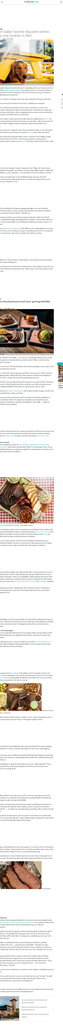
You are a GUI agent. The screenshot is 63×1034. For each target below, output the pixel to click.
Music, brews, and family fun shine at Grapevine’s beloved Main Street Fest (34, 1008)
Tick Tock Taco (42, 436)
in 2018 (30, 132)
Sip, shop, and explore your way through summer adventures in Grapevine (34, 1001)
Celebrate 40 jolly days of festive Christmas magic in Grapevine (35, 1016)
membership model (14, 228)
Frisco (45, 534)
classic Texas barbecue (16, 391)
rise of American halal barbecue (25, 581)
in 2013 (46, 119)
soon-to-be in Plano (43, 532)
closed (23, 141)
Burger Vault (10, 436)
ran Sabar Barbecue (42, 642)
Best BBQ (13, 673)
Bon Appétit (43, 581)
